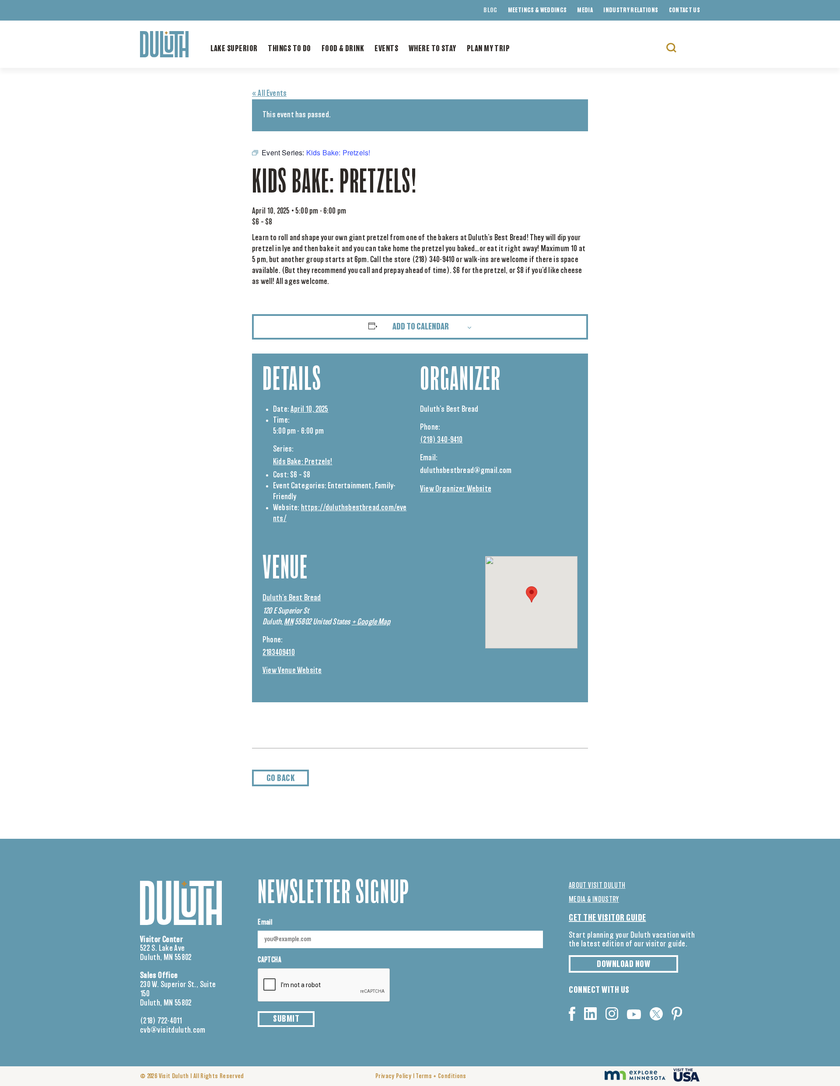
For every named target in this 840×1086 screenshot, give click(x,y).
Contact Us (684, 10)
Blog (490, 10)
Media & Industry (594, 899)
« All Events (269, 94)
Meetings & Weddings (537, 10)
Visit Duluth (174, 1076)
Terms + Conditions (441, 1076)
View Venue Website (292, 671)
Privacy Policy (393, 1076)
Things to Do (289, 49)
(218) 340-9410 (441, 440)
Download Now (623, 964)
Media (585, 10)
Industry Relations (630, 10)
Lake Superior (234, 49)
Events (386, 49)
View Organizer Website (455, 489)
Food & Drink (343, 49)
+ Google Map (371, 622)
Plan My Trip (488, 49)
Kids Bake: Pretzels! (302, 462)
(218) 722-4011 (161, 1021)
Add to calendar (420, 326)
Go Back (280, 778)
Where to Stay (432, 49)
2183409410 (278, 653)
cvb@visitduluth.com (173, 1030)
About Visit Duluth (597, 885)
